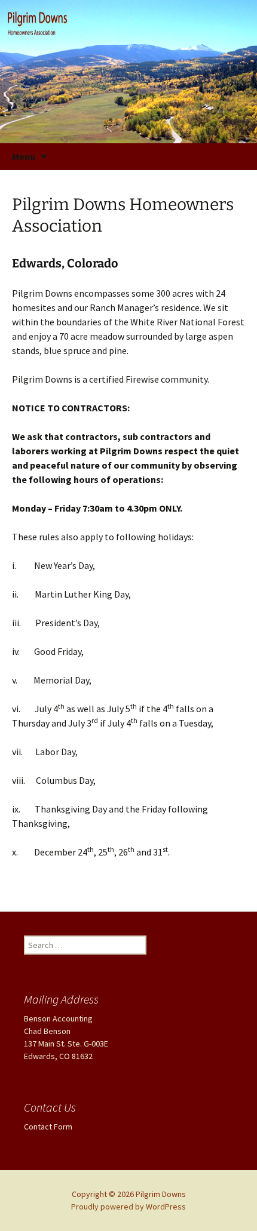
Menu (23, 156)
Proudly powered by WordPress (128, 1206)
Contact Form (48, 1126)
